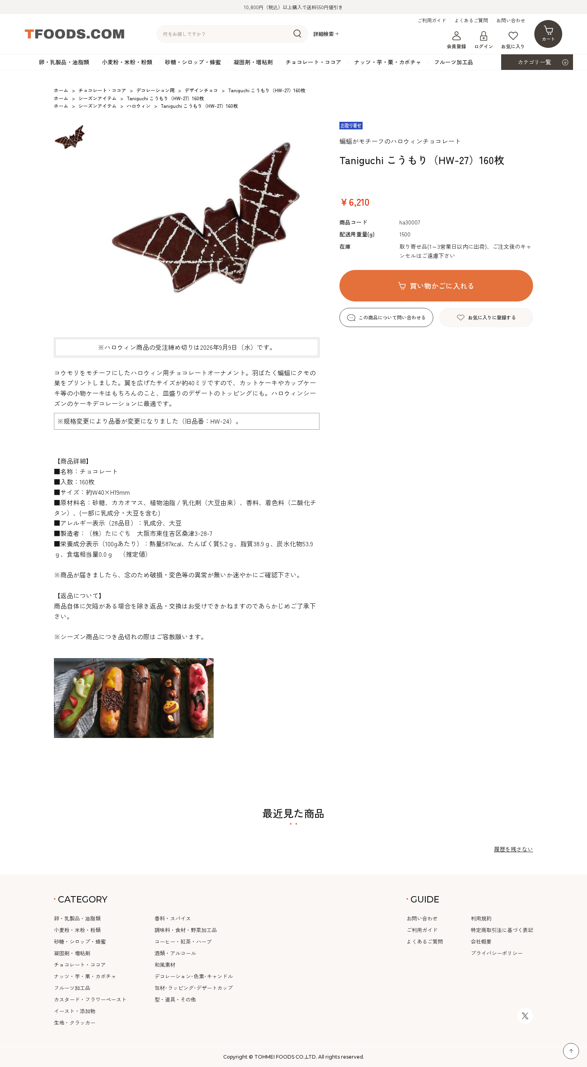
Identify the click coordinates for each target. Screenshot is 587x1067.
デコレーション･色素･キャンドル (194, 976)
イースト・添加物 (74, 1011)
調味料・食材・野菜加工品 (186, 930)
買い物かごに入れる (442, 285)
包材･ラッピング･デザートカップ (194, 988)
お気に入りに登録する (492, 317)
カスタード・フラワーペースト (90, 999)
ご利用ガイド (431, 20)
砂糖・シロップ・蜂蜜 (193, 62)
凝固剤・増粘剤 (253, 62)
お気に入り (513, 46)
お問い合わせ (510, 20)
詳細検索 (323, 34)
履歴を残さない (513, 849)
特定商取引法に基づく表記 (502, 930)
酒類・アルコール (175, 953)
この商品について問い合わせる (392, 317)
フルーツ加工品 (453, 62)
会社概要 (481, 941)
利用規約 (481, 918)
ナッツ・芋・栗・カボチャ (387, 62)
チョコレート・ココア (313, 62)
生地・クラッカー (74, 1022)
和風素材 (165, 964)
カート (548, 39)
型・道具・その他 (175, 999)
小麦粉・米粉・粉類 (127, 62)
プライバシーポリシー (497, 953)
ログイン (483, 46)
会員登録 (456, 46)
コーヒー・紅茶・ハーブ (183, 941)
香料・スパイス (173, 918)
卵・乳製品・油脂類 (64, 62)
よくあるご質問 (471, 20)
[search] (297, 34)
